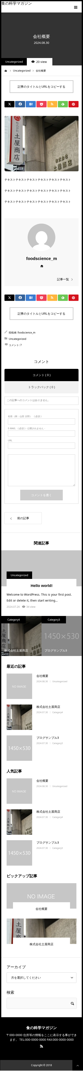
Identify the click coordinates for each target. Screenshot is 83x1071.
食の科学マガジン (16, 3)
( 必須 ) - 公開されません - (26, 428)
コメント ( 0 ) (41, 375)
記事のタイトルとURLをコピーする (41, 86)
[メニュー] (76, 6)
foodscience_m (41, 258)
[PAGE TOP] (77, 1065)
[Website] (41, 265)
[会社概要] (19, 686)
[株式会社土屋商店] (19, 717)
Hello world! (42, 586)
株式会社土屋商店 (48, 707)
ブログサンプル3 (47, 738)
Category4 (13, 619)
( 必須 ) (24, 416)
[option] (21, 636)
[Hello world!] (41, 568)
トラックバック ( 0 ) (41, 387)
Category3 (54, 619)
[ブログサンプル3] (19, 748)
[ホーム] (5, 70)
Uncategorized (14, 62)
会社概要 (42, 676)
